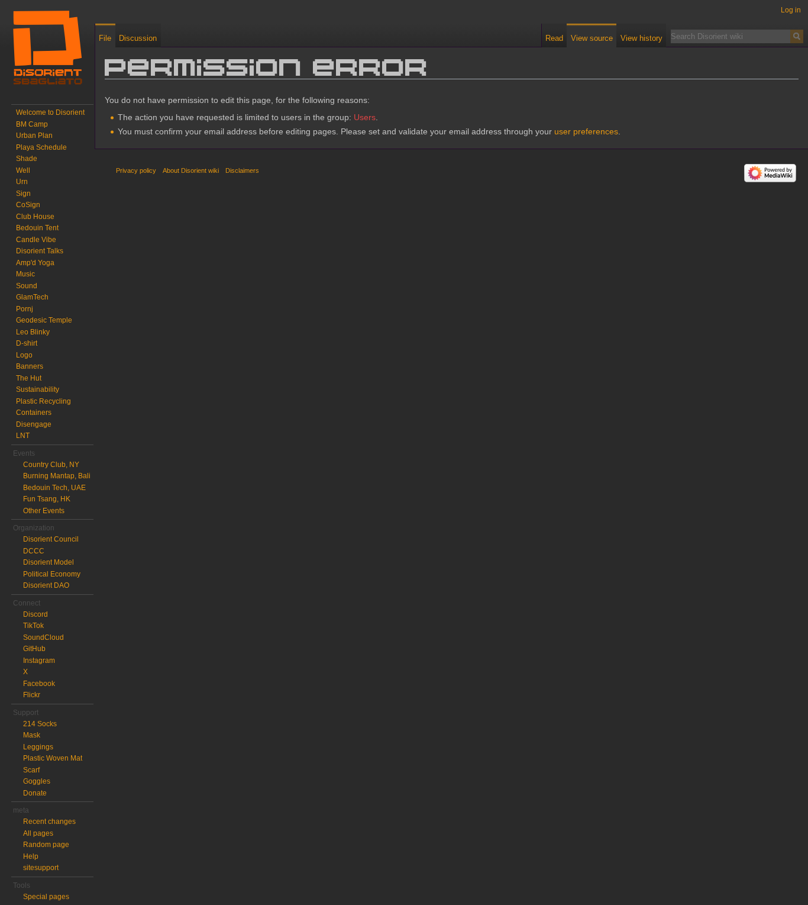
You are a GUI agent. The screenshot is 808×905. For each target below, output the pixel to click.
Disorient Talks (39, 251)
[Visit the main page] (47, 47)
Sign (23, 193)
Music (25, 274)
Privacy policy (136, 170)
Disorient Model (48, 562)
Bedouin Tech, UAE (54, 488)
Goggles (36, 781)
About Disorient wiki (191, 170)
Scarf (31, 770)
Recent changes (49, 821)
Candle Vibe (36, 240)
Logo (24, 355)
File (105, 38)
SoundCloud (43, 637)
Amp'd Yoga (35, 263)
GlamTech (32, 297)
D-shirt (26, 343)
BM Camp (32, 124)
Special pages (46, 897)
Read (554, 38)
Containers (33, 412)
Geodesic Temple (44, 320)
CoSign (28, 205)
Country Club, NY (51, 464)
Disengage (33, 424)
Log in (791, 10)
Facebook (39, 683)
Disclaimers (242, 170)
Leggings (38, 747)
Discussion (138, 38)
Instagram (39, 660)
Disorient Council (51, 539)
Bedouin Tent (37, 228)
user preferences (586, 131)
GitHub (34, 649)
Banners (29, 366)
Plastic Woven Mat (52, 758)
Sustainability (37, 389)
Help (30, 856)
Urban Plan (34, 135)
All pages (38, 833)
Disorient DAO (46, 585)
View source (592, 38)
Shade (26, 158)
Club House (35, 216)
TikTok (33, 625)
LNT (23, 435)
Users (365, 117)
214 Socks (40, 724)
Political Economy (51, 574)
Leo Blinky (33, 332)
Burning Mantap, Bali (57, 476)
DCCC (33, 551)
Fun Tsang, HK (46, 499)
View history (641, 38)
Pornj (24, 309)
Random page (46, 844)
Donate (35, 793)
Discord (35, 614)
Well (23, 170)
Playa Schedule (41, 147)
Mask (31, 735)
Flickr (31, 695)
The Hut (28, 378)
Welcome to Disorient (50, 112)
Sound (26, 286)
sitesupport (41, 868)
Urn (22, 182)
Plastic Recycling (43, 401)
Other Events (43, 511)
